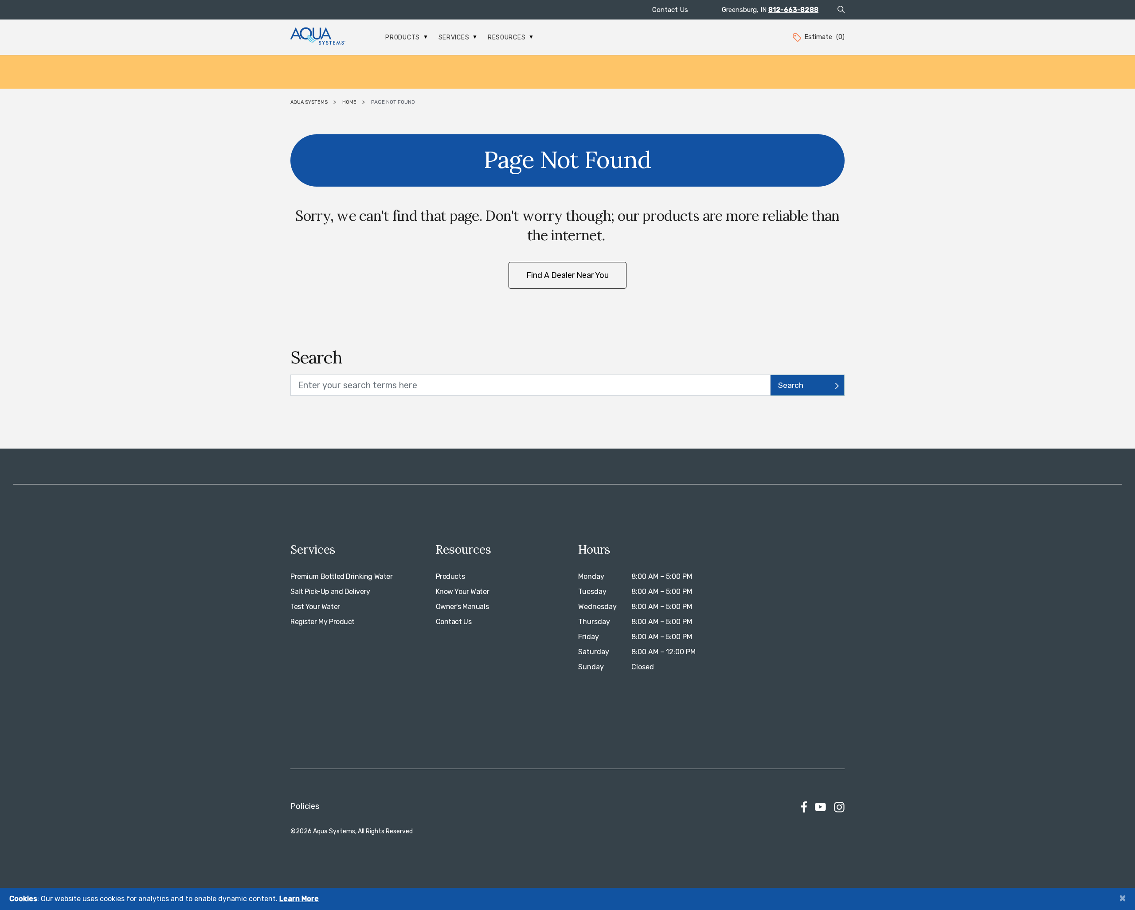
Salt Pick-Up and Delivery (330, 591)
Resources (507, 37)
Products (403, 37)
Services (454, 37)
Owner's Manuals (462, 606)
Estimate (824, 37)
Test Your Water (315, 606)
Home (349, 102)
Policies (304, 806)
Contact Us (670, 10)
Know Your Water (462, 591)
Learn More (299, 898)
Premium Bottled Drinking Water (341, 576)
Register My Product (322, 621)
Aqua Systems (309, 102)
